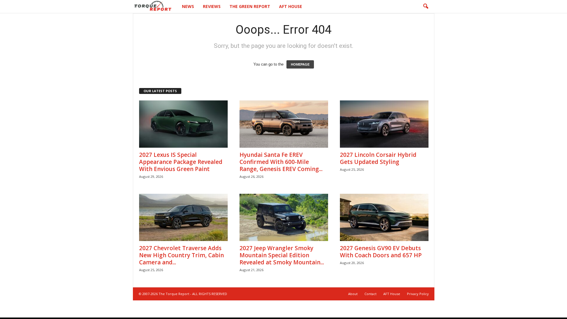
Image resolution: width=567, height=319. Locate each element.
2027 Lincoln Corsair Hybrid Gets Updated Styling (378, 158)
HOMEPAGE (300, 64)
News (188, 6)
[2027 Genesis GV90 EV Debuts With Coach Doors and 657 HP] (384, 217)
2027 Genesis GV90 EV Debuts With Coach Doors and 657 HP (381, 251)
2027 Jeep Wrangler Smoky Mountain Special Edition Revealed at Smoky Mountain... (281, 255)
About (353, 294)
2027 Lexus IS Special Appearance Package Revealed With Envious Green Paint (180, 162)
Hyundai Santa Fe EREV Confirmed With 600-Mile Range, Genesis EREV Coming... (280, 162)
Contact (370, 294)
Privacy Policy (418, 294)
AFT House (290, 6)
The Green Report (249, 6)
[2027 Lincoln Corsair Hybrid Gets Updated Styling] (384, 124)
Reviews (212, 6)
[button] (425, 6)
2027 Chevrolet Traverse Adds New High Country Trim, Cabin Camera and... (181, 255)
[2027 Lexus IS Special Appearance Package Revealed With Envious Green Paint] (183, 124)
